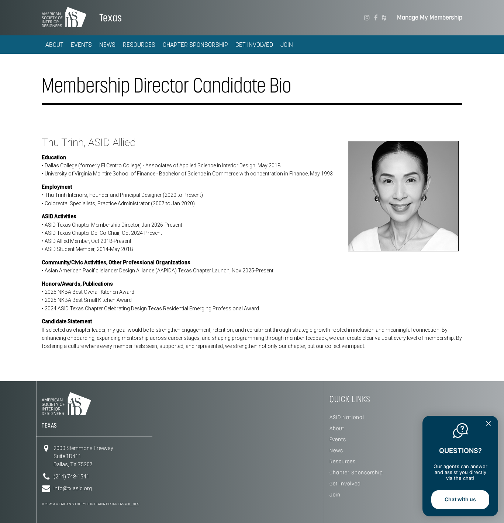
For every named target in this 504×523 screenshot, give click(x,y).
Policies (132, 504)
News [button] (107, 45)
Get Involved (345, 483)
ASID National (346, 417)
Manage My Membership (429, 17)
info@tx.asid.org (72, 488)
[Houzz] (384, 18)
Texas (110, 17)
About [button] (54, 45)
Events (337, 439)
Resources (342, 461)
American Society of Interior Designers (64, 17)
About (337, 428)
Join (286, 45)
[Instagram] (367, 18)
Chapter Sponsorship (356, 472)
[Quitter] (488, 424)
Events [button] (81, 45)
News (336, 450)
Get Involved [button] (254, 45)
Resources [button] (139, 45)
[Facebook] (376, 18)
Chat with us (460, 499)
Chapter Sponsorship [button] (195, 45)
